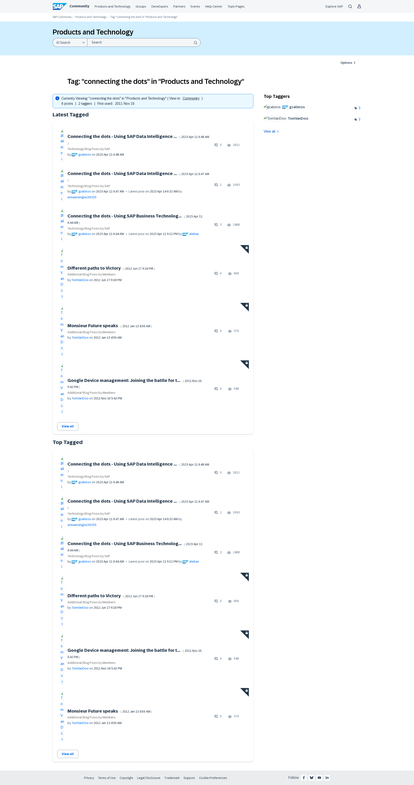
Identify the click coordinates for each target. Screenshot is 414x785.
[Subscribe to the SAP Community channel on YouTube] (319, 777)
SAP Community (62, 17)
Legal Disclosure (148, 778)
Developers (159, 6)
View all (68, 426)
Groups (141, 6)
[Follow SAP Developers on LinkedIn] (327, 777)
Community (79, 6)
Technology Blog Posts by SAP (88, 149)
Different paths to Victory (111, 268)
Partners (179, 6)
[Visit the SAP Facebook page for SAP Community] (304, 777)
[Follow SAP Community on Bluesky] (311, 777)
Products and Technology (112, 6)
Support (189, 778)
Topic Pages (236, 6)
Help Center (213, 6)
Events (195, 6)
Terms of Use (107, 778)
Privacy (89, 778)
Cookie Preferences (213, 778)
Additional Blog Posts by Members (91, 274)
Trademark (172, 778)
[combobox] (144, 42)
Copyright (126, 778)
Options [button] (346, 62)
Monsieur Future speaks (109, 325)
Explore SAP (334, 6)
